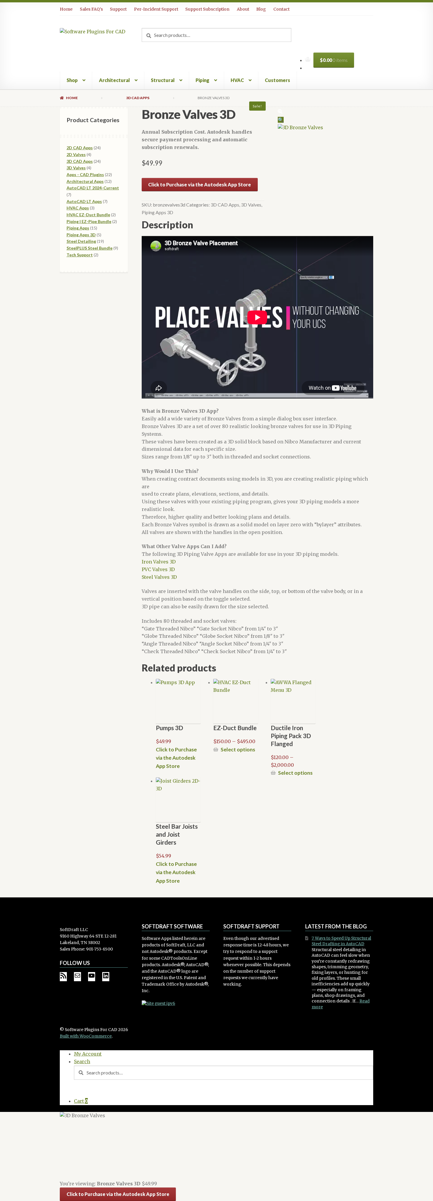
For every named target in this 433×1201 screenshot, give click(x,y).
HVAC (237, 80)
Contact (281, 9)
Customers (277, 80)
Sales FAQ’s (91, 9)
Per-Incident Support (156, 9)
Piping (202, 80)
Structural (163, 80)
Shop (72, 80)
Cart (81, 1101)
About (243, 9)
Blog (261, 9)
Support (118, 9)
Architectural (114, 80)
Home (66, 9)
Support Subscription (207, 9)
